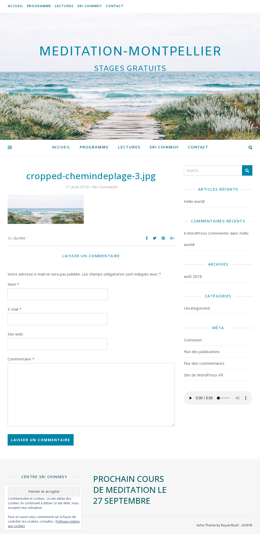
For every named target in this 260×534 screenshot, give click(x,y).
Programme (39, 6)
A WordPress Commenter (206, 233)
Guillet (19, 238)
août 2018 (193, 276)
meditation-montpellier (130, 52)
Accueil (15, 6)
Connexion (193, 339)
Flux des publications (202, 351)
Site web (15, 334)
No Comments (104, 186)
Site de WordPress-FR (203, 374)
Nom (13, 284)
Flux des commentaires (204, 363)
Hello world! (194, 201)
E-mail (14, 309)
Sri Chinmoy (89, 6)
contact (115, 6)
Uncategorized (197, 308)
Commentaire (21, 358)
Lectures (64, 6)
